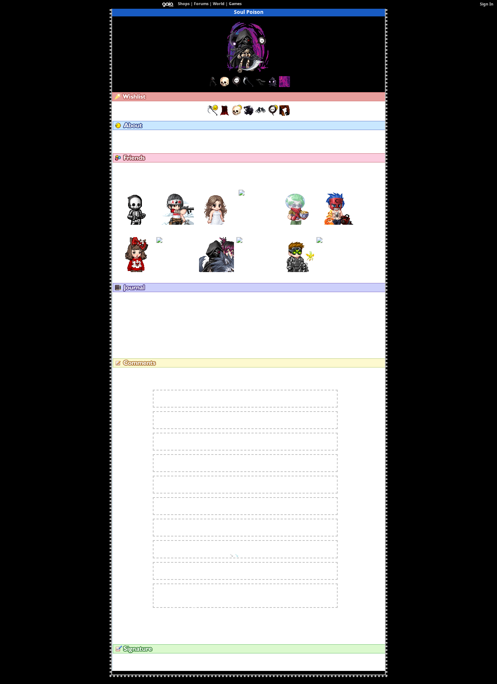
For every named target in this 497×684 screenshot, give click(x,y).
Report (285, 392)
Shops (184, 3)
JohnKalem (176, 187)
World (218, 3)
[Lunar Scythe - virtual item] (248, 85)
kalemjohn (167, 398)
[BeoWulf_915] (336, 223)
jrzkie (256, 187)
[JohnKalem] (176, 223)
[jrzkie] (257, 193)
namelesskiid (216, 234)
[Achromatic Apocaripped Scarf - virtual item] (260, 85)
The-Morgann (137, 234)
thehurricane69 (296, 187)
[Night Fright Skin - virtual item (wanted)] (284, 114)
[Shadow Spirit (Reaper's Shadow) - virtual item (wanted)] (249, 114)
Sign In (486, 4)
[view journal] (144, 299)
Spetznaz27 (296, 234)
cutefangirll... (216, 187)
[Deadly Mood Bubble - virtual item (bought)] (273, 114)
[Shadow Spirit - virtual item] (272, 85)
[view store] (212, 137)
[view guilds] (177, 137)
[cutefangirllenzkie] (216, 223)
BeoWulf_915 (337, 187)
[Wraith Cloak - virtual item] (212, 85)
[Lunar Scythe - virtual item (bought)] (213, 114)
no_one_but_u (256, 234)
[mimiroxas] (337, 246)
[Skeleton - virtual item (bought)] (237, 114)
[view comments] (147, 374)
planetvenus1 (170, 441)
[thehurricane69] (296, 223)
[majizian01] (176, 246)
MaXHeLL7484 (136, 187)
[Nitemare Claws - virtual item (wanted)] (261, 114)
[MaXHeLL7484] (136, 223)
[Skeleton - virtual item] (224, 85)
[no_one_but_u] (256, 246)
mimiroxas (337, 234)
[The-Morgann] (136, 270)
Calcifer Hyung (171, 505)
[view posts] (142, 137)
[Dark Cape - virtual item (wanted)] (225, 114)
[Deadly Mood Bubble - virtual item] (236, 85)
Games (235, 3)
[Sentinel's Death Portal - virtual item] (284, 85)
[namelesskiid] (216, 270)
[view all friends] (248, 169)
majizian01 (177, 234)
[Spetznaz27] (296, 270)
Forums (201, 3)
